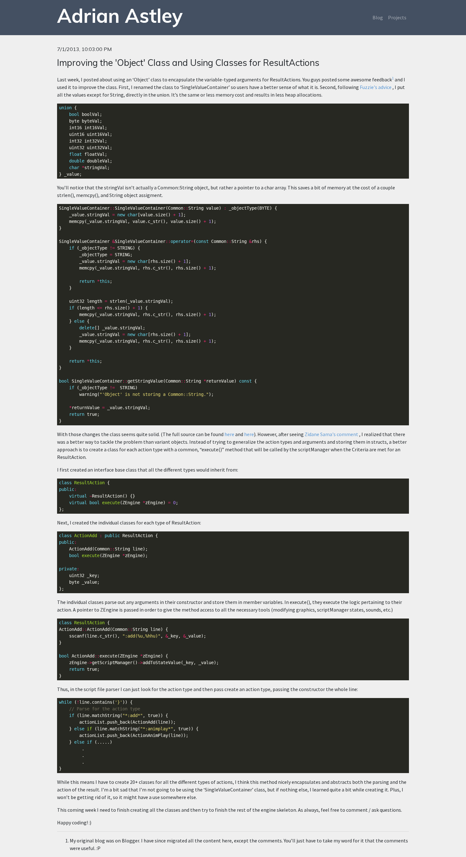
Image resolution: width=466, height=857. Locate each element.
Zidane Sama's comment (331, 434)
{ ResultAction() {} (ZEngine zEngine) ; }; (118, 496)
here (229, 434)
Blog (377, 17)
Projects (397, 17)
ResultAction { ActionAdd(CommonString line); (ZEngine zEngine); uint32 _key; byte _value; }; (108, 562)
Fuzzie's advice (376, 87)
